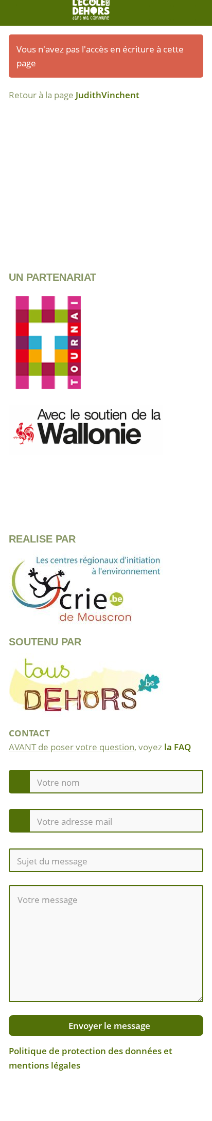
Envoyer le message (108, 1026)
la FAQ (177, 747)
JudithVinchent (107, 95)
